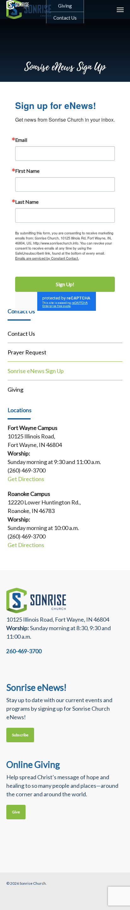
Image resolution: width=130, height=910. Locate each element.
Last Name (26, 201)
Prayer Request (27, 352)
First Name (27, 170)
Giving (15, 389)
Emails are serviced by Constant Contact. (47, 258)
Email (21, 139)
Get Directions (26, 478)
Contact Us (21, 333)
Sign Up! (65, 284)
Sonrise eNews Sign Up (36, 370)
